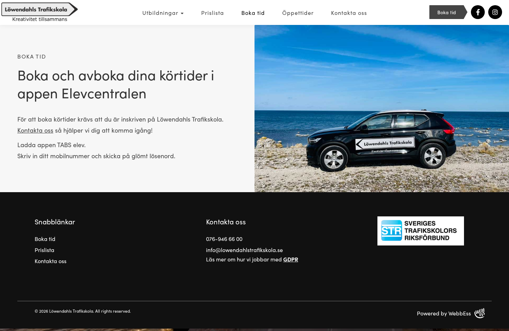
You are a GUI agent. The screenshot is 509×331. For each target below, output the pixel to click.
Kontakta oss (349, 12)
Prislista (212, 12)
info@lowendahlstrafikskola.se (244, 249)
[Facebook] (478, 12)
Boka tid (253, 12)
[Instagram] (495, 12)
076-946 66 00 (224, 238)
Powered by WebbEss (444, 313)
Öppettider (298, 12)
